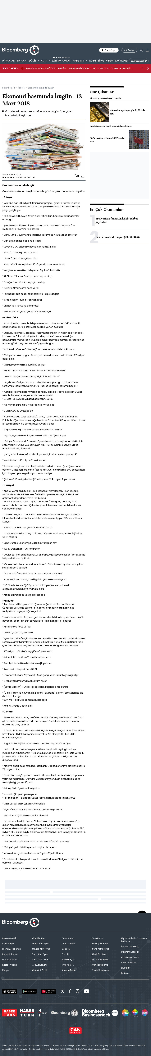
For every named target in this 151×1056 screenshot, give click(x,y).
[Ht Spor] (42, 1013)
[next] (148, 68)
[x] (62, 991)
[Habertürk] (9, 1013)
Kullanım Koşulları (130, 951)
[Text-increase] (76, 175)
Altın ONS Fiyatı (39, 970)
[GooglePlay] (29, 991)
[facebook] (70, 991)
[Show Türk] (135, 1013)
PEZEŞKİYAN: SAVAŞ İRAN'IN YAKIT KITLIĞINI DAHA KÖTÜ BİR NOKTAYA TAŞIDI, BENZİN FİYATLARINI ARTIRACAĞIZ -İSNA (79, 68)
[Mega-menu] (147, 50)
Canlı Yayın (8, 943)
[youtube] (86, 991)
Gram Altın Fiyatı (40, 943)
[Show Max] (145, 1013)
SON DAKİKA (10, 68)
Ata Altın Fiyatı (39, 964)
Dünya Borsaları (10, 959)
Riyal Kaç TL (68, 964)
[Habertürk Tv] (27, 1013)
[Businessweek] (100, 1013)
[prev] (141, 68)
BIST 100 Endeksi (100, 959)
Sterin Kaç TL (68, 959)
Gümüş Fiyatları (100, 943)
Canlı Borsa (97, 938)
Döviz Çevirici (68, 943)
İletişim (125, 973)
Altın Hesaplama (100, 964)
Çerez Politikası (128, 962)
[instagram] (77, 991)
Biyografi (125, 967)
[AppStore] (9, 991)
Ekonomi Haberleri (11, 948)
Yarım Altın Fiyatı (40, 959)
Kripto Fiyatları (9, 964)
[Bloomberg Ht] (64, 1013)
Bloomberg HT (8, 88)
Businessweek (9, 938)
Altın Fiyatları (38, 938)
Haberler (21, 88)
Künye (5, 970)
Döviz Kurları (68, 938)
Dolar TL (66, 948)
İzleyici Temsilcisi (129, 946)
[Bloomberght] (20, 50)
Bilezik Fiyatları (99, 954)
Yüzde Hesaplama (101, 970)
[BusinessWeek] (139, 60)
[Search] (141, 50)
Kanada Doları (69, 970)
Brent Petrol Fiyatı (100, 948)
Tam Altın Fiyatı (40, 954)
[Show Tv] (125, 1013)
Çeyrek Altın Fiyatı (41, 948)
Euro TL (65, 954)
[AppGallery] (48, 991)
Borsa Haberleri (10, 954)
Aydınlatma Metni (130, 957)
